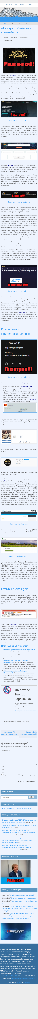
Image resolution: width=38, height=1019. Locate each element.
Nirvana (19, 980)
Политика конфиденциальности (23, 976)
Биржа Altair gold (23, 720)
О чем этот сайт (12, 4)
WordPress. (27, 980)
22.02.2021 (24, 37)
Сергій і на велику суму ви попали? (22, 893)
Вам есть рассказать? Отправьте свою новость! (17, 807)
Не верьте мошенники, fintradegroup (23, 896)
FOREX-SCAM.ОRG (10, 974)
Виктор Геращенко (10, 37)
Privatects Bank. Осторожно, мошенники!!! (28, 731)
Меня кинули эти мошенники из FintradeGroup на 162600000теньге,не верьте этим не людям (19, 907)
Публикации (7, 23)
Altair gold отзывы (10, 720)
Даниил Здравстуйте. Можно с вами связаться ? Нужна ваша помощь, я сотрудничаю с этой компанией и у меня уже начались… (19, 914)
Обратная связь (26, 4)
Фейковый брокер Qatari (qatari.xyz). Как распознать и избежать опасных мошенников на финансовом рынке (18, 831)
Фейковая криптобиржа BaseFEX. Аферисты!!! (19, 648)
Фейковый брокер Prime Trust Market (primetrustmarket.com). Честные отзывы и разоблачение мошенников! (16, 846)
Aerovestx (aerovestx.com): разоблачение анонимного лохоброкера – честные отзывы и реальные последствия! (17, 838)
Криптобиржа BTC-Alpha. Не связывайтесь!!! (9, 731)
